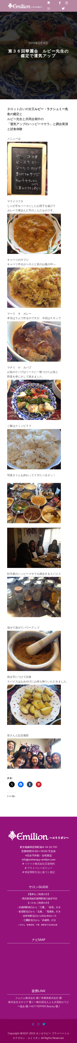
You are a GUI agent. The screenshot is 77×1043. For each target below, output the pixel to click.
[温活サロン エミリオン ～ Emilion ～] (25, 5)
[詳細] (48, 3)
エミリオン (34, 1037)
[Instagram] (66, 3)
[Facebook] (59, 3)
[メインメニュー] (48, 8)
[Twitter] (63, 8)
